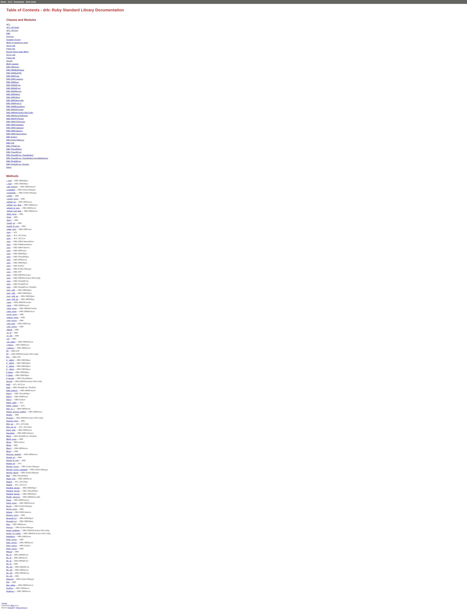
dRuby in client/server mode (17, 42)
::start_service (11, 320)
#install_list (10, 463)
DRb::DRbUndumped (14, 124)
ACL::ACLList (12, 30)
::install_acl (10, 223)
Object (8, 167)
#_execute (10, 378)
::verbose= (10, 348)
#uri (7, 582)
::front (8, 217)
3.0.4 (10, 2)
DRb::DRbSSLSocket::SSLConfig (19, 112)
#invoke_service (12, 466)
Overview (10, 36)
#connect (9, 417)
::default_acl (11, 202)
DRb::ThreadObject (14, 149)
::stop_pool (10, 323)
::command (10, 189)
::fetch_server (11, 214)
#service (9, 527)
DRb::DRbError (12, 82)
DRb (8, 33)
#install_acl (10, 457)
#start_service (11, 539)
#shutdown (10, 536)
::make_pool (11, 229)
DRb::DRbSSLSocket (14, 109)
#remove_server (12, 515)
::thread (9, 329)
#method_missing (13, 487)
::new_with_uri (12, 296)
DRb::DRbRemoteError (15, 106)
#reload (9, 512)
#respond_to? (11, 518)
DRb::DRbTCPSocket (15, 118)
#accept (9, 381)
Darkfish (11, 608)
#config (9, 414)
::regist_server (11, 314)
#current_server (12, 421)
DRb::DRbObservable (15, 100)
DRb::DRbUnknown (14, 130)
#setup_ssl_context (13, 533)
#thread (9, 551)
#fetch (8, 436)
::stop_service (11, 326)
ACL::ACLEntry (12, 27)
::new (8, 232)
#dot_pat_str (11, 427)
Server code (10, 45)
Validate (4, 603)
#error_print (10, 430)
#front (8, 442)
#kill (8, 475)
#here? (8, 448)
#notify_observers (13, 497)
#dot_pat (9, 424)
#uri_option (10, 585)
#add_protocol (11, 390)
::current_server (12, 198)
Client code (10, 48)
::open (8, 302)
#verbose (9, 588)
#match (9, 481)
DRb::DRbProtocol (13, 103)
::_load (9, 180)
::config (9, 195)
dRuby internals (12, 64)
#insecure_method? (13, 454)
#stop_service (11, 542)
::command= (11, 192)
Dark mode (31, 2)
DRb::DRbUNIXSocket (15, 121)
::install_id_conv (12, 226)
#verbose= (10, 591)
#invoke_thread (12, 472)
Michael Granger (21, 608)
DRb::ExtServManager (15, 140)
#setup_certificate (13, 530)
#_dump (9, 372)
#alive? (9, 393)
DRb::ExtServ (11, 137)
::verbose (9, 344)
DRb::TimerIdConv (14, 152)
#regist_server (11, 509)
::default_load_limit (13, 211)
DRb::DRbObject (13, 94)
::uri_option (10, 341)
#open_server (11, 503)
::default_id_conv (13, 208)
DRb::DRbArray (12, 67)
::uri (7, 338)
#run (8, 524)
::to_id (8, 332)
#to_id (8, 554)
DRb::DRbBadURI (13, 73)
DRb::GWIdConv (13, 146)
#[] (7, 351)
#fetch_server (11, 439)
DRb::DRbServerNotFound (17, 115)
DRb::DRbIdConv (13, 85)
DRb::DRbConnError (14, 79)
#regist (8, 506)
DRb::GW (10, 143)
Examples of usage (13, 39)
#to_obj (9, 567)
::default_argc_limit (13, 205)
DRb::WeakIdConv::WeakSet (17, 164)
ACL (8, 24)
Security (9, 60)
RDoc (13, 605)
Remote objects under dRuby (17, 51)
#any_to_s (10, 408)
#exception (10, 433)
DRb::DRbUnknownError (16, 133)
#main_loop (10, 478)
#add (8, 384)
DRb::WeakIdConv (13, 161)
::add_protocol (11, 186)
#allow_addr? (11, 402)
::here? (8, 220)
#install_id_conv (12, 460)
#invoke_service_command (16, 469)
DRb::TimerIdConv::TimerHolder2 (19, 155)
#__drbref (10, 360)
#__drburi (10, 366)
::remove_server (12, 317)
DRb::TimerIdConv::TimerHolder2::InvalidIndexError (27, 158)
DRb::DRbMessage (14, 91)
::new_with (10, 290)
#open (8, 500)
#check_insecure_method (16, 411)
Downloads (19, 2)
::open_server (11, 308)
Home (3, 2)
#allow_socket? (12, 405)
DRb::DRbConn (12, 76)
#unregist (9, 579)
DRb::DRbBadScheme (15, 70)
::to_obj (9, 335)
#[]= (8, 357)
